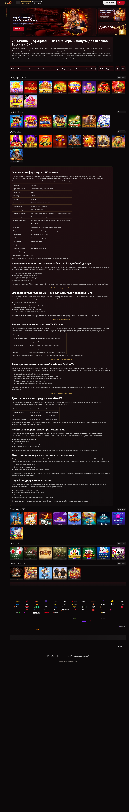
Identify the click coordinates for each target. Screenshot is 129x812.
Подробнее (18, 29)
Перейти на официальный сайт (61, 288)
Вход (121, 3)
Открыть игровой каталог (61, 320)
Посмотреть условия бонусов (61, 359)
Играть (16, 93)
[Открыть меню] (18, 2)
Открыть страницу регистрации (61, 393)
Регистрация (109, 3)
